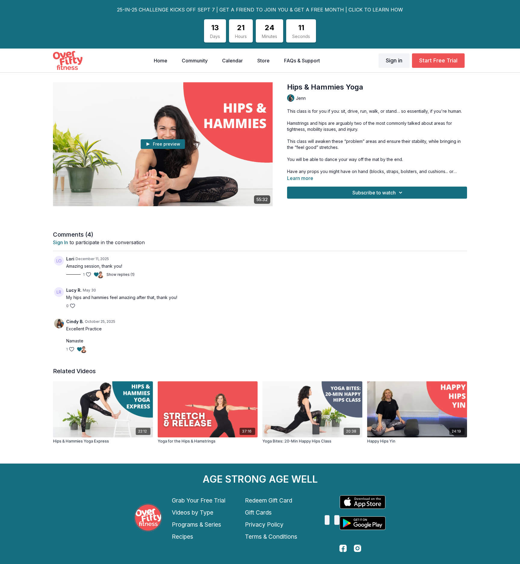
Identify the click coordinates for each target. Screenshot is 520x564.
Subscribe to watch (374, 193)
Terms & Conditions (271, 536)
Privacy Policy (264, 524)
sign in (60, 242)
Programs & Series (196, 524)
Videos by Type (192, 512)
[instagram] (357, 548)
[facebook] (343, 548)
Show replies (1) (121, 274)
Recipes (182, 536)
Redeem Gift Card (268, 500)
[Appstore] (362, 502)
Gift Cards (258, 512)
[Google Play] (362, 523)
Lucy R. (74, 290)
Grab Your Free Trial (198, 500)
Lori (70, 258)
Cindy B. (75, 321)
